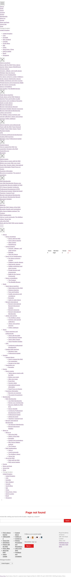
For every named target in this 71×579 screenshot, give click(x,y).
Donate (64, 251)
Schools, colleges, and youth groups (11, 71)
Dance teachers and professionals (10, 125)
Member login (55, 251)
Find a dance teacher (14, 240)
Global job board (17, 191)
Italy (4, 45)
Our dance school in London (8, 77)
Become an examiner (6, 173)
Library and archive (5, 112)
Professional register (15, 138)
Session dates (11, 165)
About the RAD (4, 207)
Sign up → (29, 546)
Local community (10, 217)
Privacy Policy (3, 576)
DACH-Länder (7, 51)
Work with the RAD (5, 223)
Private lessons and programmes (10, 82)
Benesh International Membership (10, 110)
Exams (2, 14)
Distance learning (13, 290)
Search (49, 251)
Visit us (2, 217)
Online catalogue (10, 118)
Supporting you (4, 151)
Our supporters (12, 361)
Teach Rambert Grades (15, 341)
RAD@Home (17, 67)
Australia (5, 37)
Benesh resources (17, 108)
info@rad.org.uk (63, 542)
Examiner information (6, 171)
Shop (1, 26)
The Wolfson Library (6, 114)
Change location (5, 559)
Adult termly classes (15, 79)
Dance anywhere (5, 63)
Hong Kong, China (8, 49)
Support (2, 12)
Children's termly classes (15, 262)
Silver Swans (9, 67)
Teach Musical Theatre (15, 337)
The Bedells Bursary (14, 88)
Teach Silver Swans (11, 129)
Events (2, 20)
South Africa (6, 43)
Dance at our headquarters (8, 75)
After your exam (15, 163)
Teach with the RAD (6, 127)
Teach (2, 10)
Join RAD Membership (6, 183)
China (4, 47)
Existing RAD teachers (6, 136)
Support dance (4, 145)
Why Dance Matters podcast (8, 211)
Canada (5, 41)
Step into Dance (10, 73)
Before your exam (5, 163)
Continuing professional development (11, 134)
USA (4, 35)
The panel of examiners (15, 395)
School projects (4, 69)
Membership (3, 16)
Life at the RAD (4, 221)
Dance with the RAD (6, 65)
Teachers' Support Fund (7, 193)
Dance (2, 6)
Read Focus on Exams (15, 389)
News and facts (4, 22)
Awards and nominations (13, 209)
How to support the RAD (7, 147)
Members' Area (4, 138)
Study (1, 8)
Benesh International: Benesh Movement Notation (14, 306)
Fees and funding (10, 99)
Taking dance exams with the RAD (10, 161)
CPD (1, 133)
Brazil (4, 53)
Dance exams (4, 159)
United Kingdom (5, 30)
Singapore (6, 55)
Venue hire (3, 24)
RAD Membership (5, 181)
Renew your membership (15, 403)
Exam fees (3, 165)
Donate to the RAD (12, 149)
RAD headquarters (5, 215)
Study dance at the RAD (7, 97)
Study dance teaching (6, 95)
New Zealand (7, 39)
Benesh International (6, 104)
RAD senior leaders (17, 223)
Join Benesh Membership (7, 197)
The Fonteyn (4, 88)
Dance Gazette (7, 187)
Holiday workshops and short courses (11, 80)
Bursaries (19, 101)
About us (2, 18)
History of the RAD (14, 207)
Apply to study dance (6, 103)
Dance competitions (6, 86)
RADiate (2, 73)
